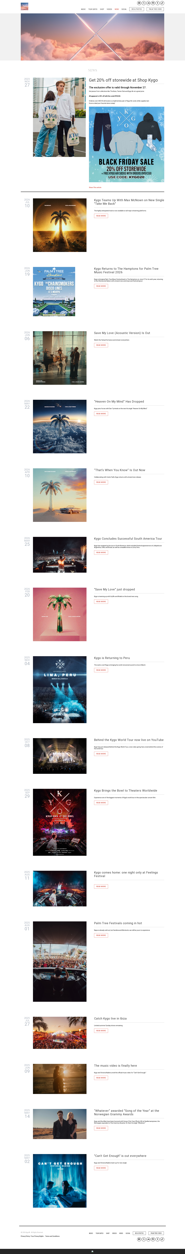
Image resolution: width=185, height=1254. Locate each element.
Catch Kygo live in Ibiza (110, 1018)
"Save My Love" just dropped (114, 589)
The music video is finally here (115, 1065)
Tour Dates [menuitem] (92, 9)
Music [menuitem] (83, 9)
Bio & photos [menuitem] (137, 9)
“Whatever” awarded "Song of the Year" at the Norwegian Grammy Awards (126, 1112)
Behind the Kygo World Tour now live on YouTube (129, 740)
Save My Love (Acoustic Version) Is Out (122, 333)
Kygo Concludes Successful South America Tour (128, 538)
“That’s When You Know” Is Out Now (119, 470)
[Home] (24, 5)
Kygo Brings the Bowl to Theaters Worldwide (125, 790)
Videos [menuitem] (109, 9)
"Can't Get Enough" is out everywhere (120, 1156)
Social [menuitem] (124, 9)
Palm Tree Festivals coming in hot (118, 923)
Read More (101, 216)
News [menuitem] (117, 9)
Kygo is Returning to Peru (112, 658)
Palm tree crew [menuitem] (155, 9)
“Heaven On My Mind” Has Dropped (119, 401)
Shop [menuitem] (102, 9)
